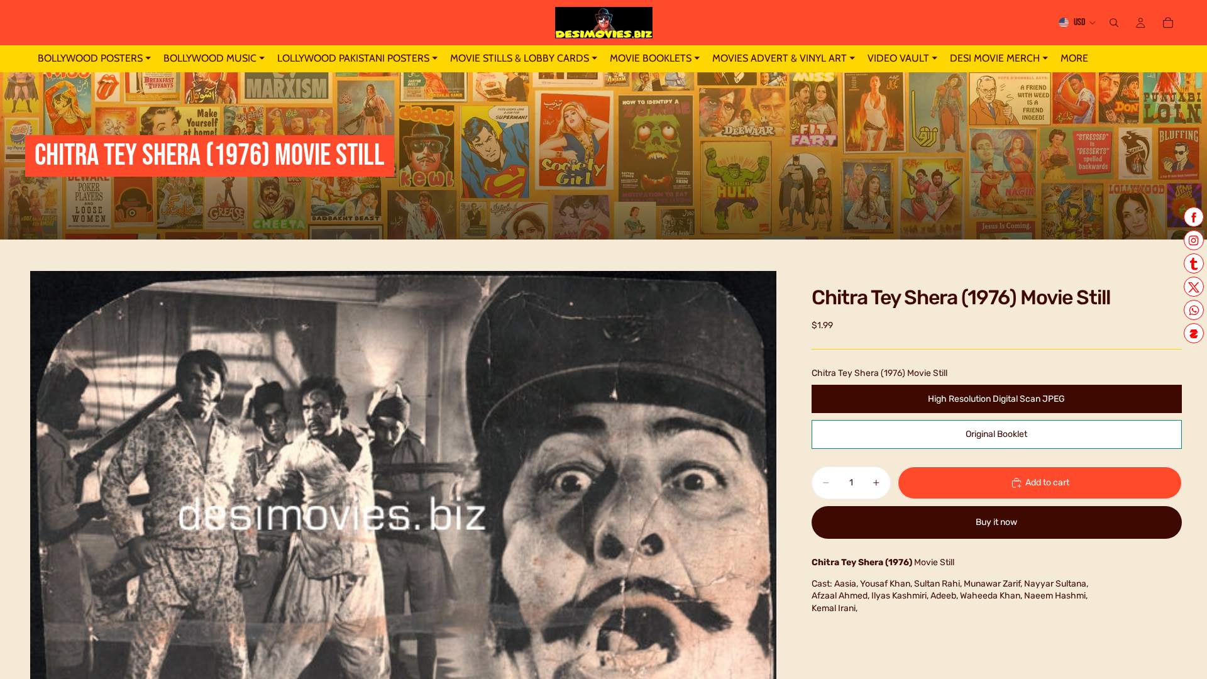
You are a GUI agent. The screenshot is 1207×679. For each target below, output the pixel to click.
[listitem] (1074, 58)
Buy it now (996, 522)
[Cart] (1168, 22)
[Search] (1114, 22)
